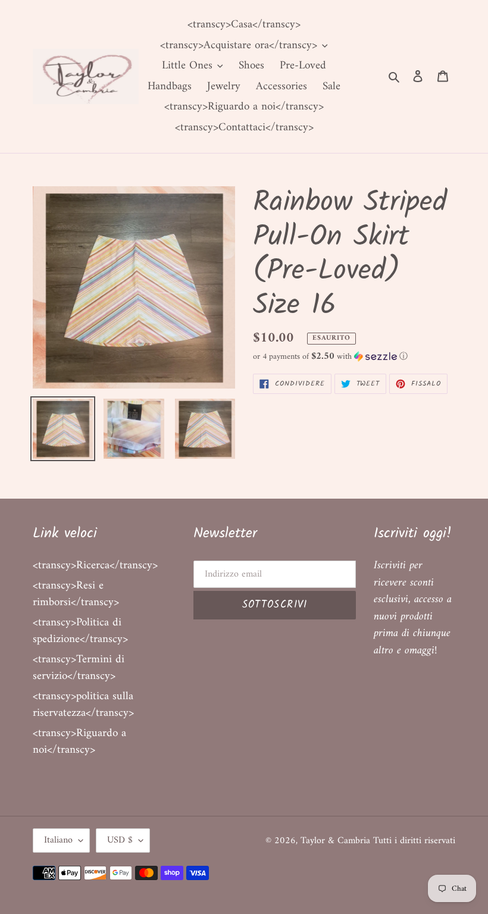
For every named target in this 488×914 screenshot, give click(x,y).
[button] (330, 356)
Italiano (58, 840)
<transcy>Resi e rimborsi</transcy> (76, 594)
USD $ (120, 840)
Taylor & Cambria (337, 840)
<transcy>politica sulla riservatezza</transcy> (83, 705)
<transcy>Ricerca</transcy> (95, 565)
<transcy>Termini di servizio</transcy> (78, 668)
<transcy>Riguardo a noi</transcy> (79, 742)
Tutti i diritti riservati (414, 840)
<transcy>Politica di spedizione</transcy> (80, 631)
